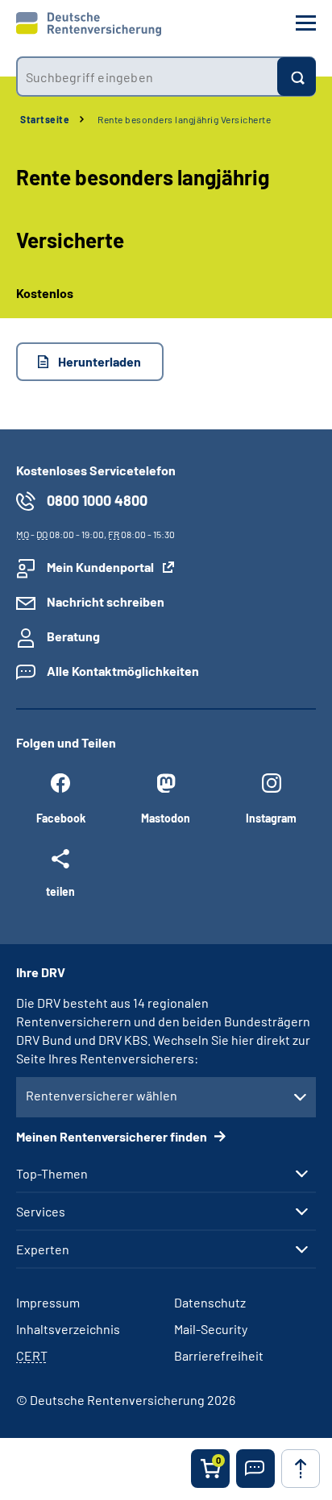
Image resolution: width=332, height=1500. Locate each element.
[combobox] (146, 76)
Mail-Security (210, 1328)
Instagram (271, 818)
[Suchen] (296, 76)
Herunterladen (99, 361)
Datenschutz (210, 1302)
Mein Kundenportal (100, 566)
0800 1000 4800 (97, 500)
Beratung (73, 636)
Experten (42, 1249)
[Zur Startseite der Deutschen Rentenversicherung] (88, 24)
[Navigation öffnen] (306, 23)
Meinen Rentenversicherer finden (113, 1136)
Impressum (48, 1302)
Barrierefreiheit (219, 1355)
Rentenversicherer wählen (101, 1095)
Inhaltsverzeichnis (68, 1328)
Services (40, 1211)
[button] (255, 1468)
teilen (60, 891)
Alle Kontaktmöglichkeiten (123, 670)
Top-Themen (52, 1173)
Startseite (44, 119)
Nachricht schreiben (105, 601)
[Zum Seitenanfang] (300, 1468)
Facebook (60, 818)
